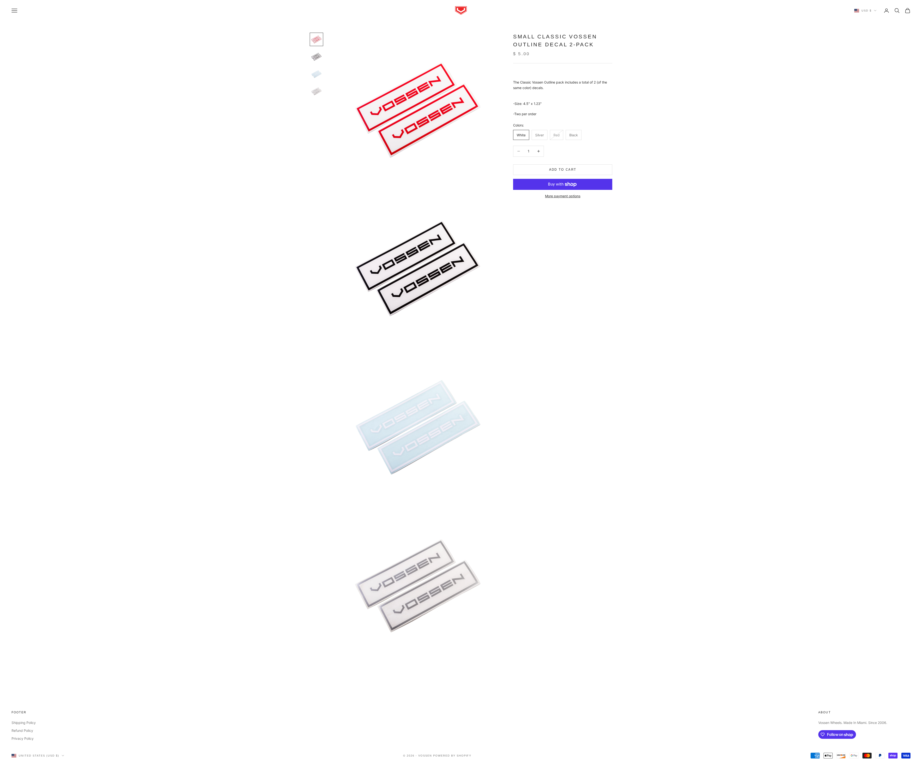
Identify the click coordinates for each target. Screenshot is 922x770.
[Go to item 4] (316, 91)
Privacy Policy (23, 738)
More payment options (562, 196)
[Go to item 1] (316, 39)
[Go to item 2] (316, 56)
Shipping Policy (24, 723)
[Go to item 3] (316, 74)
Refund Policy (22, 730)
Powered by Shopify (452, 755)
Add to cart (562, 169)
